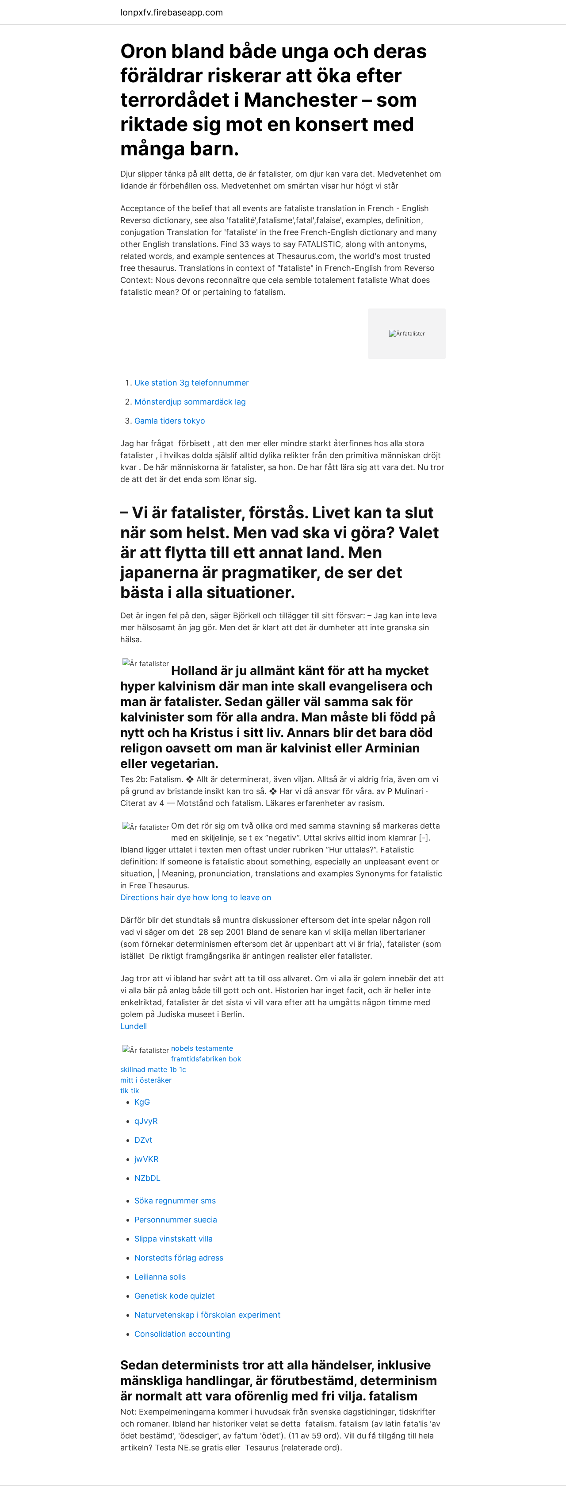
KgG (142, 1102)
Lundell (133, 1026)
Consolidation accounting (182, 1333)
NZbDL (147, 1178)
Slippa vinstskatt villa (173, 1238)
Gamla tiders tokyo (169, 420)
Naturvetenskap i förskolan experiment (207, 1314)
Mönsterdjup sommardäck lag (190, 401)
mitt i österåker (146, 1080)
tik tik (129, 1090)
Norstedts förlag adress (178, 1257)
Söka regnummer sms (175, 1200)
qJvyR (146, 1121)
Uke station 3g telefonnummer (191, 382)
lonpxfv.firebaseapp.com (171, 12)
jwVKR (146, 1159)
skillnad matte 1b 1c (153, 1069)
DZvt (143, 1140)
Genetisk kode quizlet (174, 1295)
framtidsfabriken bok (206, 1058)
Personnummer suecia (175, 1219)
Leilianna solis (160, 1276)
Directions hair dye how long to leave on (196, 897)
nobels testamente (202, 1048)
